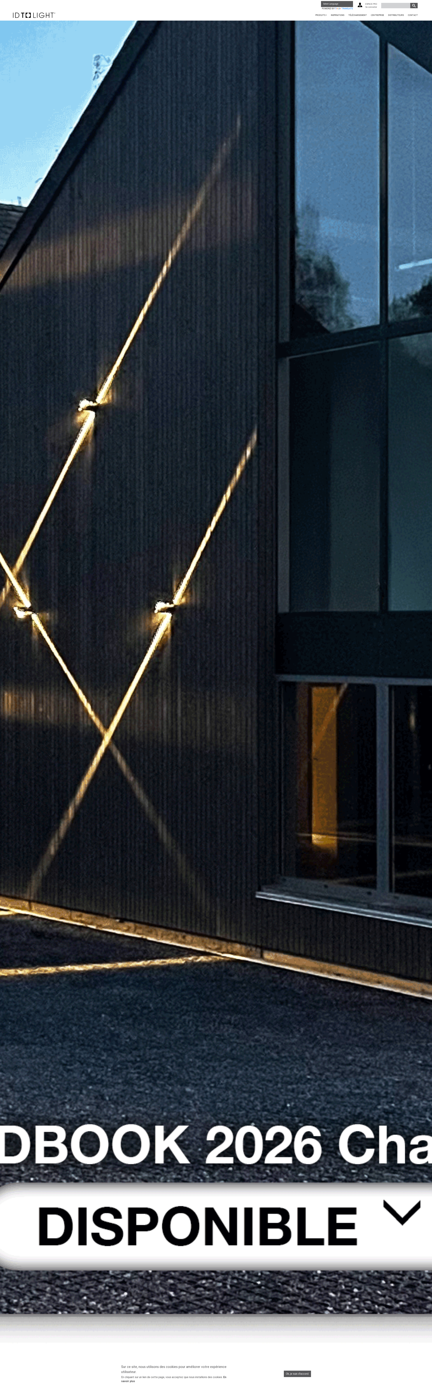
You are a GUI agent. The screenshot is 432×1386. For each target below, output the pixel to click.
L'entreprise (377, 15)
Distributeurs (396, 15)
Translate (347, 8)
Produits (320, 15)
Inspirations (337, 15)
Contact (413, 15)
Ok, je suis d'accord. (297, 1373)
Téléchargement (357, 15)
